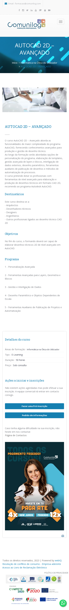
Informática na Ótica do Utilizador (38, 62)
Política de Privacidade (56, 572)
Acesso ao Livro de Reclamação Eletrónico (24, 567)
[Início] (26, 24)
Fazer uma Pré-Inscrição (34, 406)
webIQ (58, 560)
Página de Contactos (16, 435)
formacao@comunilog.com (28, 3)
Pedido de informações (34, 415)
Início (14, 62)
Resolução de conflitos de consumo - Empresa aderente (31, 563)
